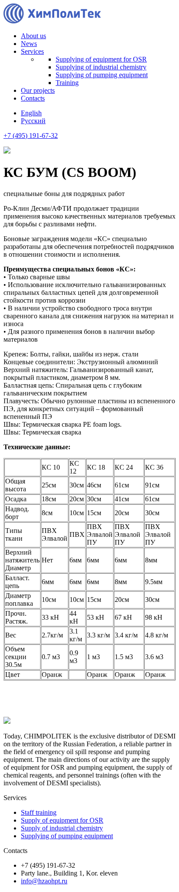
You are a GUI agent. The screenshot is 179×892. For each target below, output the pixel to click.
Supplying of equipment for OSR (101, 59)
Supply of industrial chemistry (62, 828)
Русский (33, 120)
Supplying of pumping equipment (102, 74)
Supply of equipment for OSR (62, 820)
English (31, 113)
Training (67, 82)
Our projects (38, 90)
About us (33, 35)
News (29, 43)
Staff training (38, 812)
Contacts (33, 98)
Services (32, 51)
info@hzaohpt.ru (44, 881)
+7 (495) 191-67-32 (30, 135)
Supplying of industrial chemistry (101, 67)
